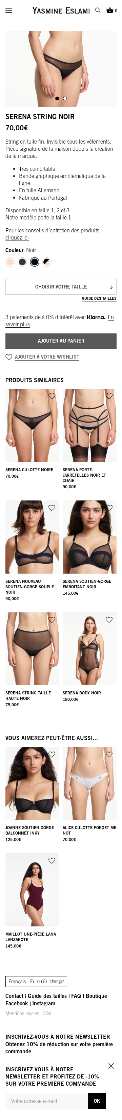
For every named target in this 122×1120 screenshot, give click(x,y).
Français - (36, 981)
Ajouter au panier (61, 341)
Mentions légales (22, 1013)
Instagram (43, 1003)
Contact (14, 995)
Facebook (16, 1003)
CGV (47, 1013)
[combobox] (61, 287)
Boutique (96, 995)
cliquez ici (17, 237)
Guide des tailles (99, 298)
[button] (61, 357)
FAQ (76, 995)
